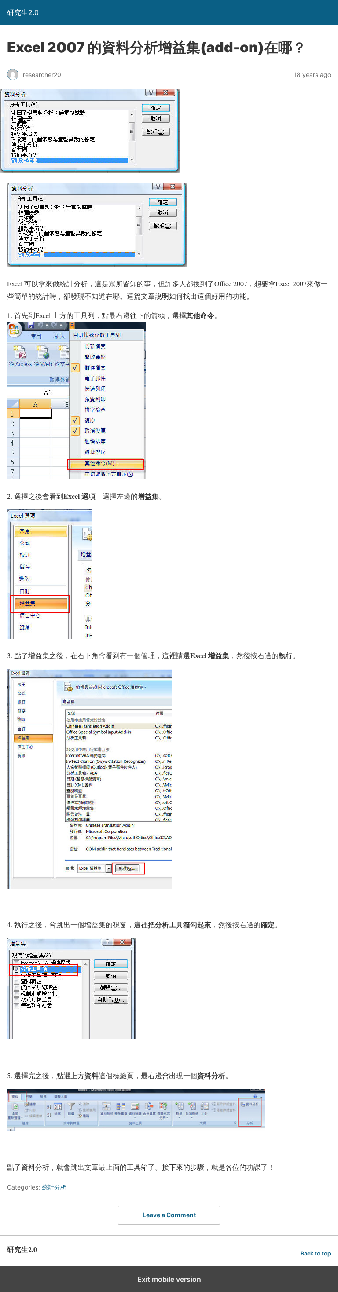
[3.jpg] (76, 476)
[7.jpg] (136, 1128)
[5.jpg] (89, 885)
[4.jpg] (49, 636)
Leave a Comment (169, 1215)
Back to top (316, 1253)
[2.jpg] (97, 264)
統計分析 (54, 1187)
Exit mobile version (169, 1279)
